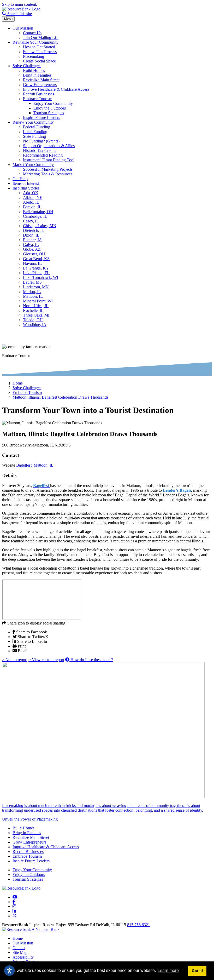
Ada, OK (30, 193)
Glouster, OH (34, 254)
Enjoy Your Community (53, 103)
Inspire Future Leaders (41, 117)
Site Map (20, 952)
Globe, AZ (32, 249)
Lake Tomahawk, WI (40, 277)
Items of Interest (26, 183)
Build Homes (34, 70)
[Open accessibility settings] (9, 970)
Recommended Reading (43, 155)
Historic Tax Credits (39, 150)
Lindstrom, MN (36, 287)
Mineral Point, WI (38, 301)
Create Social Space (39, 61)
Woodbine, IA (34, 324)
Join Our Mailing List (40, 37)
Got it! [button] (197, 970)
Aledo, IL (31, 202)
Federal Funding (36, 127)
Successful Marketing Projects (48, 169)
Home (18, 938)
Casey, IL (31, 221)
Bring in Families (37, 75)
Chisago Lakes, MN (39, 225)
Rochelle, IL (33, 310)
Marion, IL (32, 291)
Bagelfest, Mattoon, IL (35, 465)
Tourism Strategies (48, 113)
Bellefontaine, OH (38, 211)
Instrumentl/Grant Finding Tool (48, 160)
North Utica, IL (36, 305)
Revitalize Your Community (35, 42)
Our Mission (23, 28)
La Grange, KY (36, 268)
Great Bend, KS (36, 258)
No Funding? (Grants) (41, 141)
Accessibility (23, 957)
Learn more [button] (168, 970)
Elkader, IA (32, 240)
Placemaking (33, 56)
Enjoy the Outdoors (49, 108)
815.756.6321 (138, 924)
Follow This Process (40, 51)
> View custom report (46, 659)
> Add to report (14, 659)
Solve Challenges (27, 66)
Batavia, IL (32, 207)
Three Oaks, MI (36, 315)
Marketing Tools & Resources (47, 174)
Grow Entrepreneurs (40, 84)
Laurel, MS (32, 282)
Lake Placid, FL (36, 273)
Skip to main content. (19, 4)
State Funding (34, 136)
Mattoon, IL (33, 296)
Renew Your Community (33, 122)
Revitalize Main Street (41, 80)
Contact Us (32, 33)
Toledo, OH (33, 320)
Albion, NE (32, 197)
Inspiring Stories (26, 188)
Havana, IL (32, 263)
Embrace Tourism (37, 98)
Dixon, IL (31, 235)
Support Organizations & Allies (49, 146)
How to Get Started (39, 47)
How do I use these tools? (91, 659)
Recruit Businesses (38, 94)
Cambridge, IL (35, 216)
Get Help (20, 178)
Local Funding (35, 131)
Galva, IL (31, 244)
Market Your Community (33, 164)
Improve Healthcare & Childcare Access (56, 89)
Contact (19, 947)
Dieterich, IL (33, 230)
